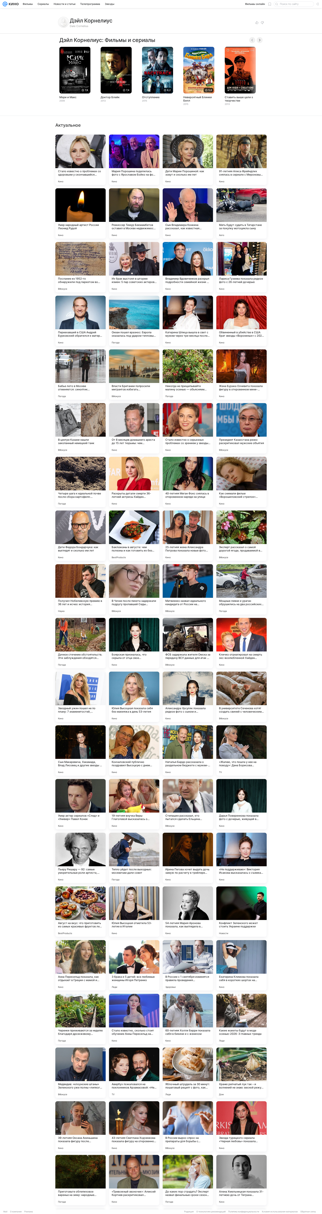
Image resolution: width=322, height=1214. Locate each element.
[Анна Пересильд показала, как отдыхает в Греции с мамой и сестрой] (80, 965)
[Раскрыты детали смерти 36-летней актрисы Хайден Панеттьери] (134, 482)
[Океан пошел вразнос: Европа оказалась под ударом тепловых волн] (134, 321)
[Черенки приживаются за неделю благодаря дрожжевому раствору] (80, 1019)
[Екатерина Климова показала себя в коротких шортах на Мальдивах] (241, 965)
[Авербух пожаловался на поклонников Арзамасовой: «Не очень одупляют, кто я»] (134, 1073)
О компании (16, 1211)
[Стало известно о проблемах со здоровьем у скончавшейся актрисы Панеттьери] (80, 160)
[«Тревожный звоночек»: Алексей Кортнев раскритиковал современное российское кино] (134, 1180)
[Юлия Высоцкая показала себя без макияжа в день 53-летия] (134, 697)
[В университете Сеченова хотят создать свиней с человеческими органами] (241, 697)
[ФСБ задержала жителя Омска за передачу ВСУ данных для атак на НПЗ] (188, 643)
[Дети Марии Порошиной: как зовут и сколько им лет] (188, 160)
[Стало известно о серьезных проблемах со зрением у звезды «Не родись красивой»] (188, 428)
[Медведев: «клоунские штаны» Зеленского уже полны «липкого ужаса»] (80, 1073)
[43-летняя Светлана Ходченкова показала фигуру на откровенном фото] (134, 1126)
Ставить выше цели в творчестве (239, 98)
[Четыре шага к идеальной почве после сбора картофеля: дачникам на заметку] (80, 482)
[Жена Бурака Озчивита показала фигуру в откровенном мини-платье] (241, 374)
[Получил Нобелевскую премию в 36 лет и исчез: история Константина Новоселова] (80, 589)
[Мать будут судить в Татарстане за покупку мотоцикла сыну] (241, 213)
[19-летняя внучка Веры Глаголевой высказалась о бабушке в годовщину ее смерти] (134, 804)
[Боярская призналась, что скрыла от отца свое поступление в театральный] (134, 643)
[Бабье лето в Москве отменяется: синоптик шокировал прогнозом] (80, 374)
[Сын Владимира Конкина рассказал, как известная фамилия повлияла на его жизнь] (188, 213)
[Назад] (252, 40)
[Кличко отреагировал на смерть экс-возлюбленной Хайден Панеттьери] (241, 643)
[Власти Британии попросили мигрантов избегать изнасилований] (134, 374)
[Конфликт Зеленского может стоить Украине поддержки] (241, 911)
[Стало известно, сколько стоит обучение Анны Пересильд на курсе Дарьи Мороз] (134, 1019)
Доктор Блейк (110, 97)
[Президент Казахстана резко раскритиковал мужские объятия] (241, 428)
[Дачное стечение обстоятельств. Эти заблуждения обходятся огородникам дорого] (80, 643)
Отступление (150, 97)
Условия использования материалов (280, 1211)
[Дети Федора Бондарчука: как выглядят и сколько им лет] (80, 536)
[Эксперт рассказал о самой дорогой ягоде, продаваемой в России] (241, 536)
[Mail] (5, 4)
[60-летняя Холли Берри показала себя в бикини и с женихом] (188, 1019)
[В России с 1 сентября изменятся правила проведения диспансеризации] (188, 965)
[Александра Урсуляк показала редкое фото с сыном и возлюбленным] (188, 697)
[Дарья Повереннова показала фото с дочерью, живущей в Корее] (241, 804)
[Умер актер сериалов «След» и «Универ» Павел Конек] (80, 804)
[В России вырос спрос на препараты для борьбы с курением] (188, 1126)
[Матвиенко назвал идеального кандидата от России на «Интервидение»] (188, 589)
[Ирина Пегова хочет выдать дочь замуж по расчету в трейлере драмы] (188, 858)
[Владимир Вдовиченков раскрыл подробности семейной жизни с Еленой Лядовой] (188, 267)
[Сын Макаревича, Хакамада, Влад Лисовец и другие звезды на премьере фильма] (80, 750)
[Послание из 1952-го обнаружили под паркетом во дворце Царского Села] (80, 267)
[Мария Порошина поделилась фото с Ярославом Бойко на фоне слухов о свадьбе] (134, 160)
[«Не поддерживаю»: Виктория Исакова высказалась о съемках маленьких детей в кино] (241, 858)
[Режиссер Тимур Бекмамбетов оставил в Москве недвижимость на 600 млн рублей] (134, 213)
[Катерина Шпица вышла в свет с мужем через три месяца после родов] (188, 321)
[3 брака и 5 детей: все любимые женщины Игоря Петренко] (134, 965)
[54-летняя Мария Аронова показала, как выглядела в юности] (188, 911)
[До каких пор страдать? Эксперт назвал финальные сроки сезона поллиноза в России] (188, 1180)
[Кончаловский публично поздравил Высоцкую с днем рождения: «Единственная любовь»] (134, 750)
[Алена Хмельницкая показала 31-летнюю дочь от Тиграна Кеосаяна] (241, 1180)
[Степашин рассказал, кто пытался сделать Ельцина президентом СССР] (188, 804)
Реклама (28, 1211)
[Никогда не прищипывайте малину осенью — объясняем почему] (188, 374)
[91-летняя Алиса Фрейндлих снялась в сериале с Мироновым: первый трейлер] (241, 160)
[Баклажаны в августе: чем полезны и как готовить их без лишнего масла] (134, 536)
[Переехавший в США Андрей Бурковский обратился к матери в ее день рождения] (80, 321)
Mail (5, 1211)
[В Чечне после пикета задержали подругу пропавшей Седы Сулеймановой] (134, 589)
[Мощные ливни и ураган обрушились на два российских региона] (241, 589)
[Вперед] (260, 40)
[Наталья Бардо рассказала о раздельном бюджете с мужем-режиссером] (188, 750)
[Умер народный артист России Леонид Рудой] (80, 213)
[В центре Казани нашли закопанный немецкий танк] (80, 428)
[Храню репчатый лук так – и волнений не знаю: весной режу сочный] (241, 1073)
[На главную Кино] (13, 4)
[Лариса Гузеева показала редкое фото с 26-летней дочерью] (241, 267)
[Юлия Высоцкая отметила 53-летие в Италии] (134, 911)
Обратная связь (308, 1211)
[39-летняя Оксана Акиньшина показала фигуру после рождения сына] (80, 1126)
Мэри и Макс (67, 97)
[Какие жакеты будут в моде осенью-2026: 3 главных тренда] (241, 1019)
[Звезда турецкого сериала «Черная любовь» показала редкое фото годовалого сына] (241, 1126)
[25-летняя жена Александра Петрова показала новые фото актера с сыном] (188, 536)
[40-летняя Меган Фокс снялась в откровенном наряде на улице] (188, 482)
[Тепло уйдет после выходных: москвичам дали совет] (134, 858)
